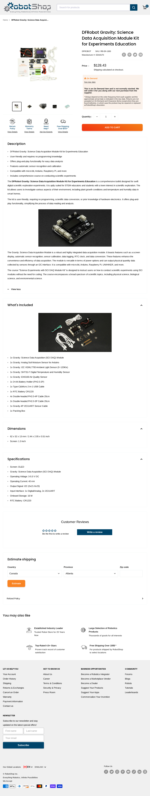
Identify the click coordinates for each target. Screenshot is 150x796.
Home (5, 20)
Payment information (13, 701)
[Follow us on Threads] (145, 772)
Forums (128, 674)
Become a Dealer (89, 683)
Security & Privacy (52, 688)
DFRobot (86, 51)
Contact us (8, 706)
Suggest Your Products (92, 688)
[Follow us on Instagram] (117, 772)
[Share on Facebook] (124, 54)
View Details (12, 132)
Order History (9, 678)
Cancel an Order (11, 692)
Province (68, 567)
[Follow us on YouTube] (128, 772)
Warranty (7, 697)
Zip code (124, 567)
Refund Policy (13, 598)
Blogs (127, 678)
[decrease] (97, 117)
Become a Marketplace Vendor (96, 678)
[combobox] (93, 7)
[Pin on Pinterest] (129, 54)
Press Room (49, 692)
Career (46, 678)
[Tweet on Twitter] (135, 54)
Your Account (9, 674)
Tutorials (129, 688)
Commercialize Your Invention (95, 697)
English (39, 767)
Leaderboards (131, 692)
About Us (47, 674)
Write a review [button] (94, 532)
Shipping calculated (103, 70)
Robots (128, 683)
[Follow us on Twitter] (112, 772)
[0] (144, 7)
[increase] (115, 117)
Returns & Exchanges (13, 688)
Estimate (16, 583)
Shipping (7, 683)
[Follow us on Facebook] (106, 772)
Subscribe (23, 745)
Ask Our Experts (46, 132)
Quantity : (87, 116)
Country (11, 567)
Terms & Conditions (52, 683)
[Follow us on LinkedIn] (139, 772)
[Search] (133, 7)
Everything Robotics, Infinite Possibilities (20, 777)
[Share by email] (141, 54)
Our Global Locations (12, 767)
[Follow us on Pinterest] (123, 772)
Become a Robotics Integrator (95, 674)
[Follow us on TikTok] (134, 772)
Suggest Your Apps (90, 692)
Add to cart (112, 127)
